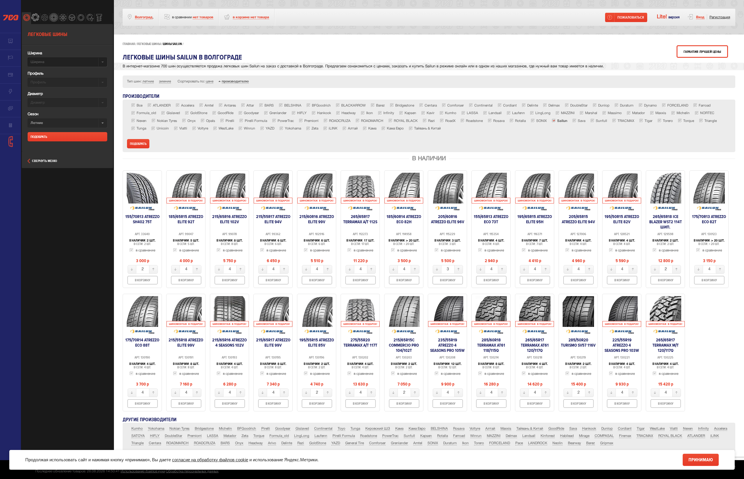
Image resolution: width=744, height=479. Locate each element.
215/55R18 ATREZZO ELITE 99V (186, 342)
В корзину (142, 280)
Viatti (674, 428)
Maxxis (505, 428)
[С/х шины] (89, 18)
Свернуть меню (44, 161)
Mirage (584, 435)
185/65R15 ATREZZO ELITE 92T (186, 219)
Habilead (567, 435)
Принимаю (700, 460)
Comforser (377, 443)
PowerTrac (390, 435)
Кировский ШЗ (377, 428)
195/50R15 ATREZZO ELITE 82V (621, 219)
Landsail (528, 435)
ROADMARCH (177, 443)
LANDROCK (537, 443)
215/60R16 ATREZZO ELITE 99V (316, 219)
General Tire (354, 443)
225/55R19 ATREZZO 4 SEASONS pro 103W (621, 345)
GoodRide (556, 428)
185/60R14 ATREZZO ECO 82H (404, 219)
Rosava (458, 428)
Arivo (272, 443)
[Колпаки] (62, 18)
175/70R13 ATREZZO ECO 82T (709, 219)
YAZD (335, 443)
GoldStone (317, 443)
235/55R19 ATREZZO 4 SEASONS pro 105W (447, 345)
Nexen (688, 428)
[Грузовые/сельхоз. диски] (53, 18)
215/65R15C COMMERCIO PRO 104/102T (404, 345)
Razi (300, 443)
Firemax (625, 435)
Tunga (355, 428)
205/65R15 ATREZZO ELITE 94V (578, 219)
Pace (519, 443)
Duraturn (450, 443)
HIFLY (155, 435)
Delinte (286, 443)
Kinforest (548, 435)
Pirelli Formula (343, 435)
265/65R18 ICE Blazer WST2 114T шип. (665, 222)
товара (251, 17)
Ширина (35, 53)
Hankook (589, 428)
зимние (165, 81)
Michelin (225, 428)
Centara (155, 443)
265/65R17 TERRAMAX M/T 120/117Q (665, 345)
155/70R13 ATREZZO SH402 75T (142, 219)
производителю (235, 81)
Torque (258, 435)
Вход (700, 17)
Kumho (137, 428)
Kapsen (426, 435)
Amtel (417, 443)
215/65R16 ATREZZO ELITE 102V (229, 219)
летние (148, 81)
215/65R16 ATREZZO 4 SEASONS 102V (229, 342)
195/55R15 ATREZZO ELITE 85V (316, 342)
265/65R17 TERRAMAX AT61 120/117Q (535, 345)
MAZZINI (493, 435)
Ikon (465, 443)
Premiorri (194, 435)
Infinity (703, 428)
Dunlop (607, 428)
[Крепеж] (98, 18)
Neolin (557, 443)
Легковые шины (149, 44)
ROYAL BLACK (670, 435)
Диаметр (35, 94)
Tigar (641, 428)
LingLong (301, 435)
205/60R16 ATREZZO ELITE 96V (447, 219)
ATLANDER (696, 435)
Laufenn (320, 435)
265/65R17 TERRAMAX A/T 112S (360, 219)
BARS (225, 443)
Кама (399, 428)
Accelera (720, 428)
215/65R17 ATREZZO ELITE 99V (273, 342)
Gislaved (302, 428)
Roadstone (368, 435)
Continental (323, 428)
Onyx (239, 443)
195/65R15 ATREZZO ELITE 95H (534, 219)
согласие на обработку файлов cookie (210, 459)
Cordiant (625, 428)
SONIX (433, 443)
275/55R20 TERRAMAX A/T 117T (360, 342)
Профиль (36, 73)
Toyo (341, 428)
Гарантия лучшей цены (702, 52)
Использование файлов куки (143, 471)
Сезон (33, 114)
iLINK (714, 435)
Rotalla (442, 435)
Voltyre (475, 428)
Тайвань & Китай (529, 428)
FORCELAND (499, 443)
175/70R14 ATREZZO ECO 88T (142, 342)
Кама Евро (417, 428)
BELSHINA (439, 428)
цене (209, 81)
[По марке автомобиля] (71, 18)
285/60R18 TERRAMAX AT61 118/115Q (491, 345)
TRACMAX (644, 435)
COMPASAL (604, 435)
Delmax (511, 435)
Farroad (459, 435)
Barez (590, 443)
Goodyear (282, 428)
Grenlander (399, 443)
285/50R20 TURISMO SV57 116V (578, 342)
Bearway (574, 443)
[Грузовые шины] (80, 18)
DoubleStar (173, 435)
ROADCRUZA (204, 443)
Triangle (137, 443)
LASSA (212, 435)
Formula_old (279, 435)
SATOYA (138, 435)
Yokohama (156, 428)
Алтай (490, 428)
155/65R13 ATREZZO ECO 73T (491, 219)
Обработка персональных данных (192, 471)
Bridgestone (204, 428)
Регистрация (719, 17)
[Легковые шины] (26, 18)
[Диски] (44, 18)
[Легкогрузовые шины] (35, 18)
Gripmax (606, 443)
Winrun (476, 435)
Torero (479, 443)
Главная (129, 44)
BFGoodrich (246, 428)
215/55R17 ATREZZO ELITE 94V (273, 219)
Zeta (245, 435)
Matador (229, 435)
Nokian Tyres (179, 428)
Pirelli (265, 428)
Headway (255, 443)
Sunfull (409, 435)
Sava (573, 428)
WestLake (657, 428)
